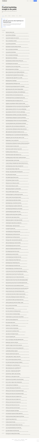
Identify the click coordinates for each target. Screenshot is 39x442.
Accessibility (26, 439)
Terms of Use (19, 439)
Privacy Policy (16, 439)
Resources (13, 439)
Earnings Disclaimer (22, 439)
